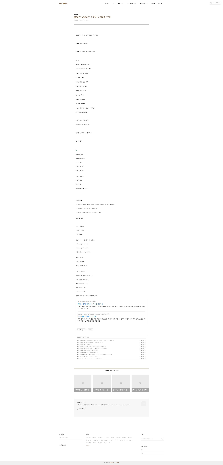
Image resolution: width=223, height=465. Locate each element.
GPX (95, 442)
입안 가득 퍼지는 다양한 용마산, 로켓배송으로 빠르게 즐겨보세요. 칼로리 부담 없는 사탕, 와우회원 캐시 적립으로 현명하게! (111, 307)
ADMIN (153, 3)
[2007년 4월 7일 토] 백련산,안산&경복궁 (86, 350)
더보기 (87, 445)
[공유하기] (82, 330)
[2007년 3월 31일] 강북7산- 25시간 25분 (86, 352)
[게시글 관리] (84, 330)
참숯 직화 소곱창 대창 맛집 (87, 316)
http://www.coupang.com (85, 301)
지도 (106, 442)
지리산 (124, 437)
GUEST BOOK (144, 3)
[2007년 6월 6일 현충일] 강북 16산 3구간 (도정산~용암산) (90, 346)
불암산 (94, 437)
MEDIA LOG (121, 3)
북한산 (88, 437)
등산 (112, 440)
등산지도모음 (105, 440)
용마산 (107, 437)
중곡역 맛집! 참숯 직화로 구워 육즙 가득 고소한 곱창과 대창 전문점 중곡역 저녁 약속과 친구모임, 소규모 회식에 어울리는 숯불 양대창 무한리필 (111, 320)
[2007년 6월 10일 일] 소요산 (83, 344)
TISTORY (112, 462)
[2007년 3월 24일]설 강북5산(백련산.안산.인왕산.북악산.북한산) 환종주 (94, 354)
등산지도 (101, 437)
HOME (106, 3)
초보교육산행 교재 (63, 437)
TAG (113, 3)
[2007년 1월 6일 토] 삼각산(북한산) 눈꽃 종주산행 (88, 358)
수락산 (116, 440)
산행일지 (79, 337)
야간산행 (89, 442)
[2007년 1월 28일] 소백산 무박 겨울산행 (86, 356)
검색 (162, 439)
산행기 (100, 442)
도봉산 (131, 440)
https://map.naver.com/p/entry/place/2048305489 (92, 314)
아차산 (130, 437)
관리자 (117, 462)
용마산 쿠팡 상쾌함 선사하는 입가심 (90, 304)
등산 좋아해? (63, 3)
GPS (110, 442)
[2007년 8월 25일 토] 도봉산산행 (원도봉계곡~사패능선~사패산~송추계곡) (94, 340)
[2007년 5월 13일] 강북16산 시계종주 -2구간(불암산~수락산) (91, 348)
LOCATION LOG (132, 3)
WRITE (160, 3)
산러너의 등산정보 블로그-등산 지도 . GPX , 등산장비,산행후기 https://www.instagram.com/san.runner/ (103, 405)
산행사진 (89, 440)
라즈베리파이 (124, 440)
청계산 (118, 437)
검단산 (112, 437)
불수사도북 (96, 440)
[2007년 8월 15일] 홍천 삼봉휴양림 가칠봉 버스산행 (89, 342)
